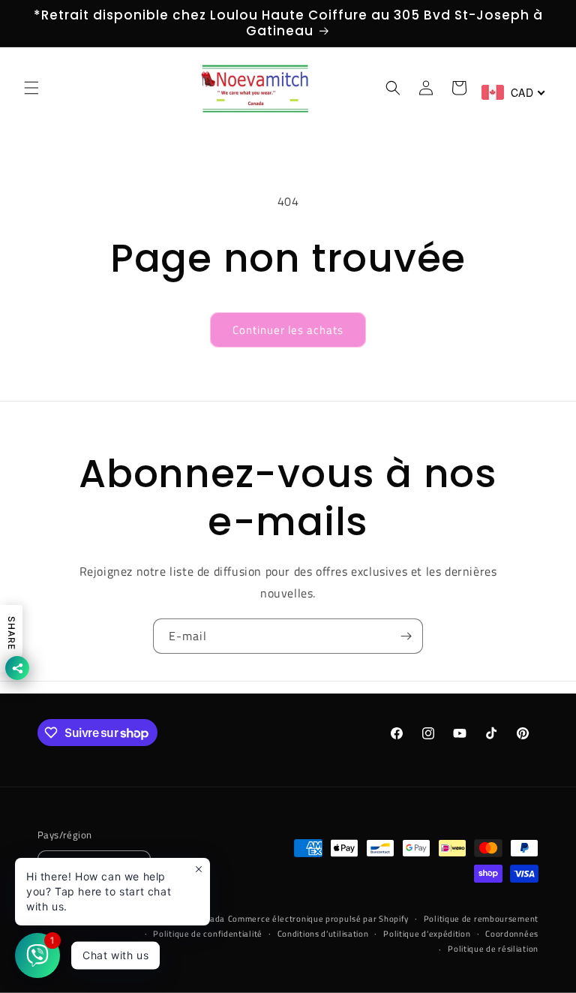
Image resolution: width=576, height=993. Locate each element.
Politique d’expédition (426, 934)
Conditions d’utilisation (323, 934)
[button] (31, 87)
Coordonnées (511, 934)
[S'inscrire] (405, 636)
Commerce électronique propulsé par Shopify (318, 919)
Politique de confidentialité (207, 934)
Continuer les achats (288, 330)
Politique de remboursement (481, 919)
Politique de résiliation (493, 949)
